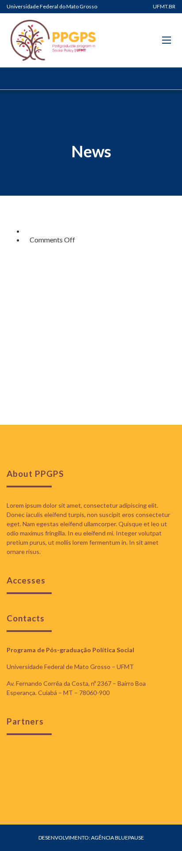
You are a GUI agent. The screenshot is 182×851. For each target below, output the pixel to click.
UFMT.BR (164, 6)
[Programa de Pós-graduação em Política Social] (53, 40)
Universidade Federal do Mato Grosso (52, 6)
